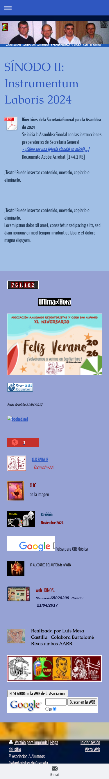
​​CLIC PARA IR (40, 459)
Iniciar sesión (90, 742)
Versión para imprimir (31, 742)
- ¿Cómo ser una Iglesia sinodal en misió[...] (55, 149)
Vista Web (92, 749)
